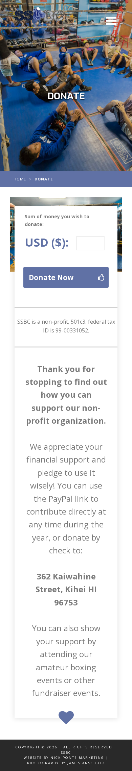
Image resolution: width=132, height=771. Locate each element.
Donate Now (51, 277)
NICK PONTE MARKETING (77, 757)
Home (20, 178)
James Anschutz (86, 763)
